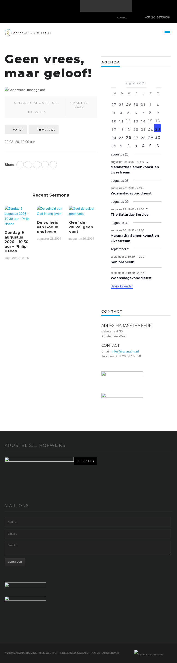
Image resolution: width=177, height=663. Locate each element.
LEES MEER (85, 461)
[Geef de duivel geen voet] (83, 213)
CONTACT (123, 17)
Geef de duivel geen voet (81, 227)
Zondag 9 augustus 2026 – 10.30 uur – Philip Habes (16, 241)
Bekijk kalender (122, 286)
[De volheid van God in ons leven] (51, 213)
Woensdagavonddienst (131, 193)
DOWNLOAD (46, 129)
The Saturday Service (130, 214)
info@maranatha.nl (125, 351)
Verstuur (15, 562)
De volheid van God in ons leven (48, 227)
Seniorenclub (122, 262)
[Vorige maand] (113, 81)
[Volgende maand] (159, 81)
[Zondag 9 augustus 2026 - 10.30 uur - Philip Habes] (18, 218)
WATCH (18, 129)
